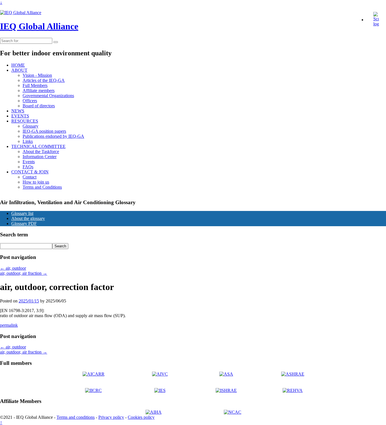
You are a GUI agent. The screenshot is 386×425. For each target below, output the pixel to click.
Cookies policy (141, 417)
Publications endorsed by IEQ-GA (53, 136)
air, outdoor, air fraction (23, 273)
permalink (9, 325)
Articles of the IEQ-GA (44, 80)
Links (28, 141)
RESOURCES (24, 121)
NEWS (17, 110)
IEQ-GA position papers (44, 131)
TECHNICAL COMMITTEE (38, 146)
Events (29, 161)
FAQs (28, 166)
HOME (18, 65)
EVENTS (20, 116)
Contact (29, 177)
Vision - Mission (37, 75)
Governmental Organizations (48, 95)
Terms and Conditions (42, 187)
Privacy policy (111, 417)
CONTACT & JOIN (30, 171)
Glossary (30, 126)
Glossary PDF (24, 223)
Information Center (40, 156)
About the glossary (28, 218)
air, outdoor (13, 268)
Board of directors (39, 105)
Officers (30, 100)
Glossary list (22, 213)
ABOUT (19, 70)
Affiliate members (39, 90)
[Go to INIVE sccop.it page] (377, 23)
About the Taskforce (41, 151)
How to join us (36, 182)
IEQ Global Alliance (39, 26)
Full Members (35, 85)
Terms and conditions (76, 417)
